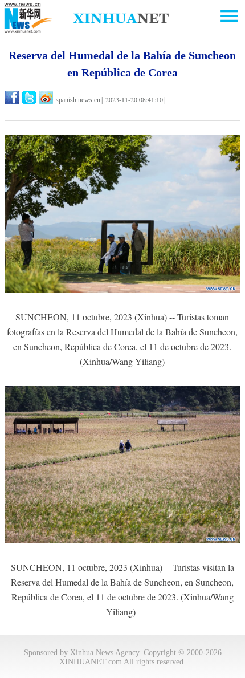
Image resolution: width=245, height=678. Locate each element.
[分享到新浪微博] (47, 97)
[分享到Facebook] (13, 97)
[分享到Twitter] (30, 97)
